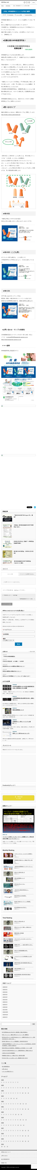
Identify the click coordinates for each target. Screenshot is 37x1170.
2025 (2, 1085)
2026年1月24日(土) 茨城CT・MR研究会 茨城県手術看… (24, 542)
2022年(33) (5, 997)
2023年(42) (5, 994)
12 (28, 1087)
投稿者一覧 (3, 1162)
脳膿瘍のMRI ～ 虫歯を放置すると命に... (23, 944)
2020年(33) (5, 1001)
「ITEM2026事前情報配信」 (9, 656)
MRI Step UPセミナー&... (19, 884)
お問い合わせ (5, 1069)
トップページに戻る (7, 604)
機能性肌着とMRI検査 (19, 933)
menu (33, 2)
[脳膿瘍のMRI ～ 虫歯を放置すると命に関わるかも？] (8, 946)
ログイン (16, 590)
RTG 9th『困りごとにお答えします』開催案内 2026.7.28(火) (15, 1058)
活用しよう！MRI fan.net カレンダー (21, 733)
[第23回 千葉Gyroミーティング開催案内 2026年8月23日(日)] (8, 903)
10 (22, 1087)
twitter (27, 2)
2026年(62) (5, 986)
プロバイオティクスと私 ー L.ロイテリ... (23, 938)
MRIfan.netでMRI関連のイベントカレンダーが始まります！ (16, 676)
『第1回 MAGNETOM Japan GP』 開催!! (23, 516)
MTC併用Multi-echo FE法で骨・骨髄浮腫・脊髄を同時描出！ (15, 1032)
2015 (2, 1138)
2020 (2, 1112)
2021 (2, 1106)
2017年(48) (5, 1009)
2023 (2, 1096)
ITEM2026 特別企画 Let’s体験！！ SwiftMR (13, 661)
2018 (2, 1122)
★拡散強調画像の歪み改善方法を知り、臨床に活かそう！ (23, 699)
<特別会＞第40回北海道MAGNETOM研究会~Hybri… (23, 526)
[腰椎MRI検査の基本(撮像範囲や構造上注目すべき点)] (8, 964)
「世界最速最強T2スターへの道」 (26, 598)
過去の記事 (32, 651)
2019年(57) (5, 1004)
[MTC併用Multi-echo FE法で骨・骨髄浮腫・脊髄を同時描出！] (8, 909)
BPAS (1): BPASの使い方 (19, 872)
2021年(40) (5, 999)
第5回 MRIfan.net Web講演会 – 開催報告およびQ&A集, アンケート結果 (17, 1048)
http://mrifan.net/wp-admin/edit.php (10, 114)
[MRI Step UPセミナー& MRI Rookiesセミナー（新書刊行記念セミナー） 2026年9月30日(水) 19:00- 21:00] (8, 885)
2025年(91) (5, 989)
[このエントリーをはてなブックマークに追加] (35, 507)
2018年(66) (5, 1007)
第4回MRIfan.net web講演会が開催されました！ (14, 666)
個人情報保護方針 (6, 1066)
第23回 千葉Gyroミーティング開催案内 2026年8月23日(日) (15, 1041)
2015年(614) (5, 1014)
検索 (34, 1024)
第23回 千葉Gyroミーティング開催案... (22, 901)
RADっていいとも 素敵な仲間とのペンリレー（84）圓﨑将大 (15, 1034)
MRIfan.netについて (5, 1152)
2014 (2, 1144)
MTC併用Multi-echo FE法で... (20, 907)
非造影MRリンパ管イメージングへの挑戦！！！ (22, 722)
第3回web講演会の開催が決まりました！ (12, 671)
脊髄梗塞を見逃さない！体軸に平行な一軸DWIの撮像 (13, 1055)
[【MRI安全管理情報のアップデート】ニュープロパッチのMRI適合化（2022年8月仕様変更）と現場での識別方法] (8, 868)
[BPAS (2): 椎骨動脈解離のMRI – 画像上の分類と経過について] (8, 952)
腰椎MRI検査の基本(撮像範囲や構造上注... (23, 962)
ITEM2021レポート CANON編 (10, 595)
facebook (29, 2)
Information (8, 5)
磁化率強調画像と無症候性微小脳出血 (22, 974)
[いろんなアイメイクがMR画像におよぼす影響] (8, 958)
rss (24, 2)
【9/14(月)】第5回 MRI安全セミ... (21, 889)
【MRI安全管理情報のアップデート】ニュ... (23, 866)
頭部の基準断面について (18, 710)
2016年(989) (5, 1012)
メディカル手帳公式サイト (7, 1071)
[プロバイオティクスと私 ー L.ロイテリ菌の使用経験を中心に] (8, 940)
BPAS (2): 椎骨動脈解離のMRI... (21, 950)
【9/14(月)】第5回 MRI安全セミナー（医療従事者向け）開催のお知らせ (17, 1050)
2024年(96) (5, 992)
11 (25, 1087)
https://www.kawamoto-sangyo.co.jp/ (11, 339)
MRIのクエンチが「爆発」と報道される (22, 927)
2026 (2, 1080)
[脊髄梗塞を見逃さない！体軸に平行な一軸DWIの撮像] (8, 861)
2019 (2, 1117)
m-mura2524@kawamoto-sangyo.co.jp (17, 337)
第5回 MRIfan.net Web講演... (20, 895)
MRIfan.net (5, 2)
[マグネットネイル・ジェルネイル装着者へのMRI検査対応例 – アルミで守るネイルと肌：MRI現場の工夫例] (8, 855)
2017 (2, 1128)
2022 (2, 1101)
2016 (2, 1133)
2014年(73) (5, 1017)
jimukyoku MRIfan (28, 14)
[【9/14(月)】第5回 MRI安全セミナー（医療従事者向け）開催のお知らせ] (8, 891)
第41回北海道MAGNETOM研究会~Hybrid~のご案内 (22, 562)
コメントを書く (19, 14)
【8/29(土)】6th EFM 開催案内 (8, 1053)
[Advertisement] (17, 768)
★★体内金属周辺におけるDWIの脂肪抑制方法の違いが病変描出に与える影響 (23, 687)
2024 (2, 1090)
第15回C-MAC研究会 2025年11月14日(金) (23, 552)
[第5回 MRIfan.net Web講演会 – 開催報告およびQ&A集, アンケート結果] (8, 897)
